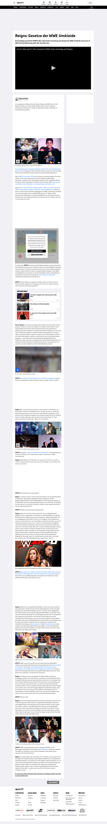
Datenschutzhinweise (28, 815)
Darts (16, 800)
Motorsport (18, 798)
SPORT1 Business (82, 805)
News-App (55, 795)
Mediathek (43, 795)
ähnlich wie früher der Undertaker (38, 452)
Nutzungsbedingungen (54, 815)
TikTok (29, 802)
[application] (53, 68)
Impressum (18, 815)
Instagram (30, 798)
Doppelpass (43, 802)
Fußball (17, 795)
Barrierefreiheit (82, 815)
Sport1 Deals (56, 800)
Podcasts (42, 800)
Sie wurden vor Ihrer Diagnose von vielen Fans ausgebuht (37, 378)
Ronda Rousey (49, 624)
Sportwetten (69, 801)
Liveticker (55, 798)
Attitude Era (45, 749)
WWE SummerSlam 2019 (26, 176)
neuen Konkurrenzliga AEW (47, 275)
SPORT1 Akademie (70, 804)
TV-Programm (69, 795)
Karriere (80, 798)
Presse (80, 802)
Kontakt (80, 800)
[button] (53, 68)
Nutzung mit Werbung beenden (69, 815)
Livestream (43, 798)
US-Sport (17, 802)
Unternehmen (81, 795)
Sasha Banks (36, 624)
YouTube (30, 805)
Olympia (17, 805)
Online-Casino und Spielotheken (70, 798)
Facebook (30, 795)
